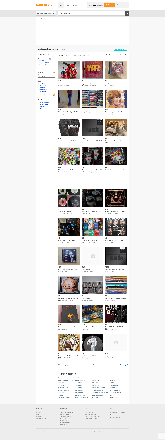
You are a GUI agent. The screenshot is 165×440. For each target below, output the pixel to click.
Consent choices (65, 422)
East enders (78, 385)
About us (120, 431)
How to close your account (92, 416)
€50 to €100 (41, 85)
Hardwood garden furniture (65, 390)
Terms (108, 431)
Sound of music (79, 377)
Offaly (90, 172)
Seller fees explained (91, 418)
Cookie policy (64, 420)
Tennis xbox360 (79, 392)
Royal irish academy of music (66, 380)
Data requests (64, 424)
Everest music (96, 380)
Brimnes (112, 395)
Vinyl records (86, 269)
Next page (123, 365)
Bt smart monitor (97, 397)
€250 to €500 (41, 89)
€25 (106, 110)
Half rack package (63, 387)
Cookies (103, 431)
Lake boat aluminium (115, 392)
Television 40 (78, 390)
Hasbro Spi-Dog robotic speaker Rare (69, 83)
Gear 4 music (61, 382)
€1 (59, 209)
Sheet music (95, 382)
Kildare (94, 85)
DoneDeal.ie (39, 416)
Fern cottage (95, 385)
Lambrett (60, 395)
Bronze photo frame (63, 397)
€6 (83, 167)
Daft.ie (37, 414)
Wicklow (68, 85)
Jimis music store (80, 380)
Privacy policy (64, 418)
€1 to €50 (40, 84)
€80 (59, 167)
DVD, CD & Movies (43, 62)
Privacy (98, 431)
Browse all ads (80, 431)
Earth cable (61, 385)
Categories (114, 431)
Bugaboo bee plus (114, 397)
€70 (59, 81)
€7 (59, 354)
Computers (41, 60)
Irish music (113, 377)
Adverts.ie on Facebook (118, 415)
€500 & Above (42, 91)
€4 (106, 81)
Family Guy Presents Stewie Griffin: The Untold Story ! (121, 169)
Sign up (119, 5)
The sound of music (97, 377)
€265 (107, 267)
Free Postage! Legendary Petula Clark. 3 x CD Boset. (121, 112)
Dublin (66, 114)
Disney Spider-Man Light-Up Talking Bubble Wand (73, 112)
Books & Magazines (43, 59)
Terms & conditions (65, 416)
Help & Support (71, 431)
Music (59, 377)
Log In (126, 5)
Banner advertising (90, 431)
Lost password (89, 412)
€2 (106, 296)
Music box (112, 382)
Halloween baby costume (99, 387)
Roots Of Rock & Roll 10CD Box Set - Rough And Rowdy (122, 327)
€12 (83, 325)
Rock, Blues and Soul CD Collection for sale (118, 83)
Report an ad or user (90, 414)
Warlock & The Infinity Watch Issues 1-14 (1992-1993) (74, 169)
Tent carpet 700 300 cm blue (100, 392)
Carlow (69, 213)
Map (54, 72)
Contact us (126, 431)
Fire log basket (114, 385)
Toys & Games (42, 64)
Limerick (116, 114)
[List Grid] (122, 55)
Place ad (110, 5)
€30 (59, 110)
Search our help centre (66, 412)
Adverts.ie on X (115, 417)
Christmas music (114, 380)
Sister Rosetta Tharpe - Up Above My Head (118, 141)
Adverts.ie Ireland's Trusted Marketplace (46, 5)
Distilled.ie (38, 412)
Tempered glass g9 (97, 390)
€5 (83, 81)
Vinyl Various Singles (64, 211)
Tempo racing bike (115, 390)
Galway (71, 300)
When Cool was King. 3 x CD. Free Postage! (118, 211)
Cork (89, 143)
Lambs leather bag (80, 395)
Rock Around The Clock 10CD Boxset (69, 356)
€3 (106, 238)
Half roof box (78, 387)
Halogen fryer (113, 387)
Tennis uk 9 (61, 392)
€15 (83, 267)
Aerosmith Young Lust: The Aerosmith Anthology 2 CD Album (76, 298)
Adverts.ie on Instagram (118, 412)
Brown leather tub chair (81, 397)
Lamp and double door (98, 395)
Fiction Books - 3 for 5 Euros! (90, 240)
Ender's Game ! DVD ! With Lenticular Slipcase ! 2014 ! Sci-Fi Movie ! (79, 240)
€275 (84, 139)
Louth (66, 329)
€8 (83, 209)
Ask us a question (65, 414)
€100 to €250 (41, 87)
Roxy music (78, 382)
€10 (106, 209)
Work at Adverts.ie (41, 418)
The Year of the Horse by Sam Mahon (69, 327)
